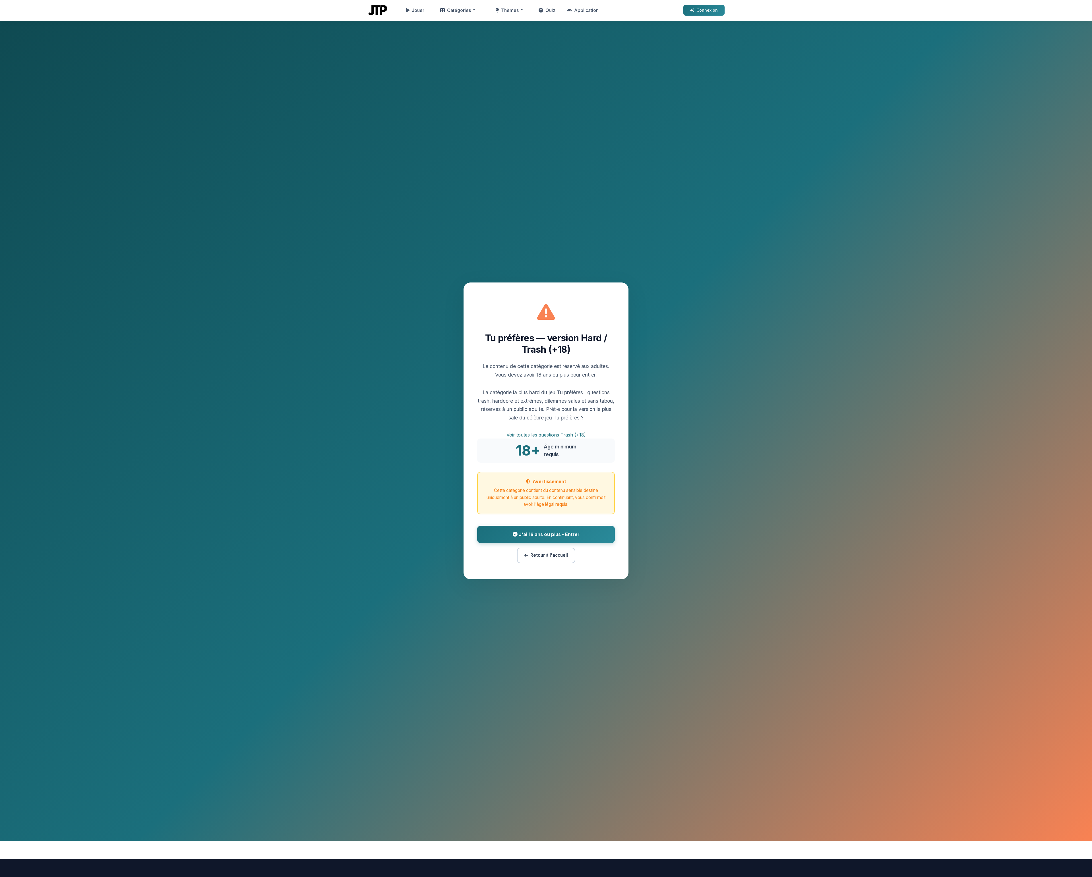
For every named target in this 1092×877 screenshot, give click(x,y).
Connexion (707, 10)
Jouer (418, 10)
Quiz (550, 10)
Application (586, 10)
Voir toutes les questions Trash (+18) (546, 435)
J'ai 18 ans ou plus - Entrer (549, 534)
